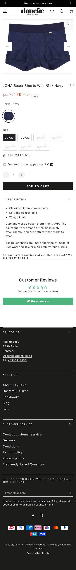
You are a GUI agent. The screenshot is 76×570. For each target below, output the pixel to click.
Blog (6, 403)
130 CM (10, 146)
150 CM (42, 146)
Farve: (7, 104)
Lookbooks (11, 397)
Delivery (9, 440)
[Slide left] (6, 3)
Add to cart (38, 186)
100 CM (24, 137)
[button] (61, 11)
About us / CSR (14, 385)
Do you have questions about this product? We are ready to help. (37, 256)
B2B (6, 409)
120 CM (56, 137)
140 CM (26, 146)
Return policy (13, 452)
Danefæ (19, 544)
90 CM (9, 137)
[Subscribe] (71, 493)
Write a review (38, 301)
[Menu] (5, 11)
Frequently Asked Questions (24, 464)
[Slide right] (70, 3)
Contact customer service (22, 434)
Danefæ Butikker (15, 391)
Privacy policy (13, 458)
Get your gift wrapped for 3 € (28, 164)
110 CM (40, 137)
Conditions (11, 446)
